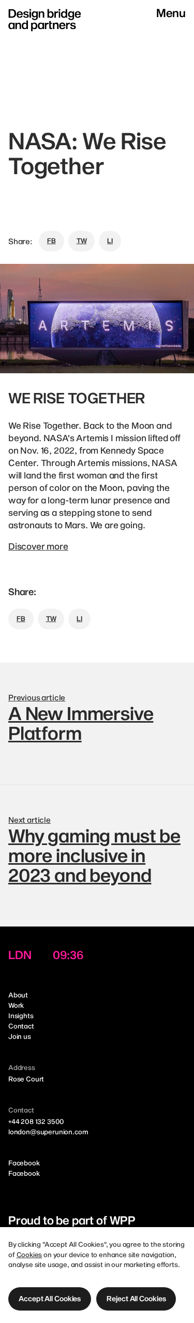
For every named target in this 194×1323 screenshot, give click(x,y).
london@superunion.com (48, 1132)
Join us (19, 1036)
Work (16, 1005)
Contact (21, 1026)
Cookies (29, 1254)
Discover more (38, 546)
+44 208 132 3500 (36, 1121)
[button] (49, 1299)
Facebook (24, 1163)
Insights (21, 1015)
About (18, 995)
